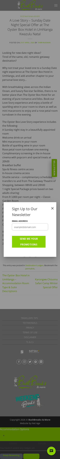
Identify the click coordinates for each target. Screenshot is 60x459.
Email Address (20, 221)
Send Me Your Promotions (29, 241)
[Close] (52, 208)
